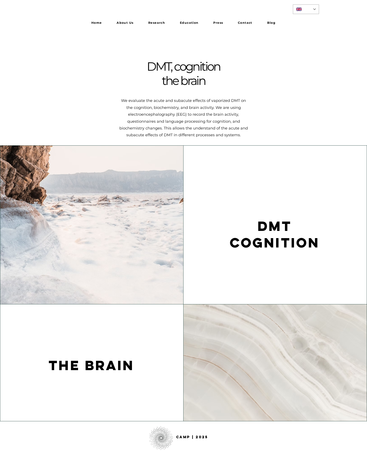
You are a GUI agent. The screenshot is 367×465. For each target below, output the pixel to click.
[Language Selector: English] (306, 9)
